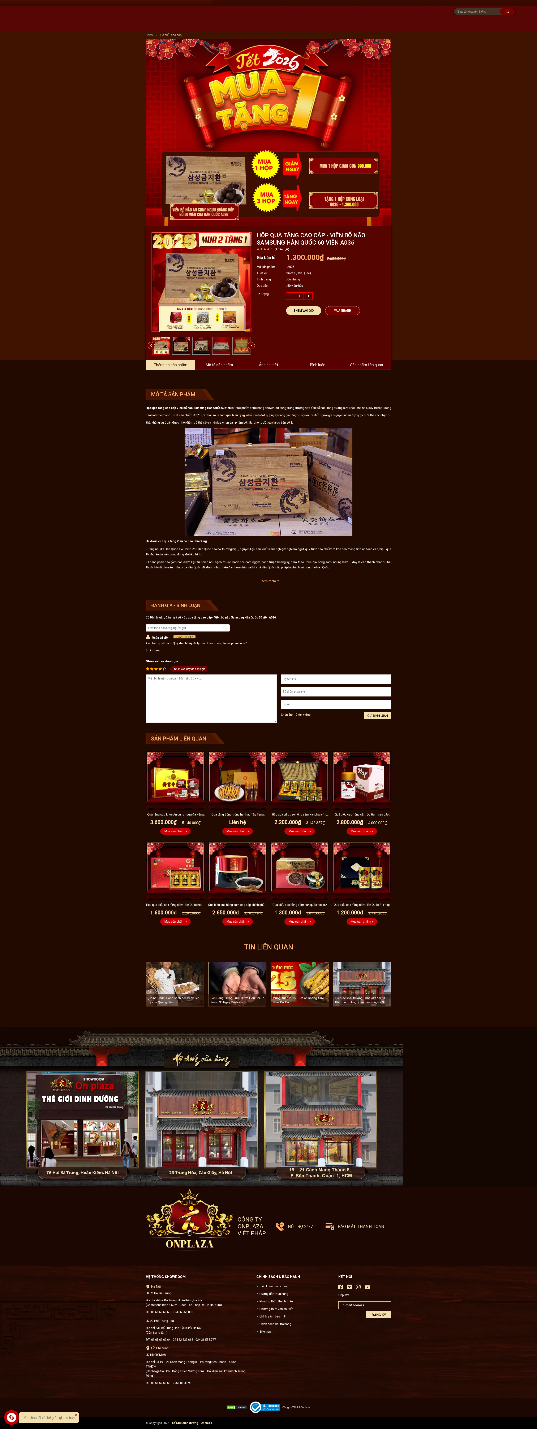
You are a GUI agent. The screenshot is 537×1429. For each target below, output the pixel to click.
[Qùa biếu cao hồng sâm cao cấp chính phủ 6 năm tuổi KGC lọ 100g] (237, 871)
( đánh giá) (282, 249)
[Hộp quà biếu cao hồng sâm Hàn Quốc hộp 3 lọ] (175, 871)
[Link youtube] (367, 1288)
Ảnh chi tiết (268, 365)
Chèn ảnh (287, 714)
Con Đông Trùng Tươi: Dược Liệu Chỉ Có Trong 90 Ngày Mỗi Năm (237, 1000)
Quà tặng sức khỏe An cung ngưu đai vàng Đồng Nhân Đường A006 (175, 815)
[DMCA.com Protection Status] (238, 1407)
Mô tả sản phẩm (219, 365)
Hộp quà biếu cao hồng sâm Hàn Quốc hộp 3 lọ (175, 905)
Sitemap (265, 1331)
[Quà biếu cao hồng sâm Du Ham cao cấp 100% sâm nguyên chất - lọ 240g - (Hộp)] (361, 780)
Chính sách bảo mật (272, 1316)
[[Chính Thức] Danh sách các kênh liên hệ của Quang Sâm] (175, 984)
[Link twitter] (349, 1288)
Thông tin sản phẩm (170, 365)
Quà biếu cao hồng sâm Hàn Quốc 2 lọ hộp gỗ (362, 905)
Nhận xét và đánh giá (162, 661)
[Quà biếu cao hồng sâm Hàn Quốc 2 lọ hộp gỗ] (361, 871)
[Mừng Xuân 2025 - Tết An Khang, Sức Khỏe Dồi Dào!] (300, 984)
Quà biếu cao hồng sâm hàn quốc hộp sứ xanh (299, 905)
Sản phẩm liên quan (366, 365)
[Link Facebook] (340, 1288)
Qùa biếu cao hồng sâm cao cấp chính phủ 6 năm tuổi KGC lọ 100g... (237, 905)
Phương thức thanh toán (276, 1301)
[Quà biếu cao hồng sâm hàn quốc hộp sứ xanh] (299, 871)
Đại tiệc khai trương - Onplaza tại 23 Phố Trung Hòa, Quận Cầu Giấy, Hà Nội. (361, 1000)
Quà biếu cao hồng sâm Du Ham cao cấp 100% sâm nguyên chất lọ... (362, 815)
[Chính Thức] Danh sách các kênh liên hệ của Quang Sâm (173, 1000)
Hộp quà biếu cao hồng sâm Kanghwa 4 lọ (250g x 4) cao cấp (299, 815)
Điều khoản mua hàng (273, 1286)
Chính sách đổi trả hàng (275, 1324)
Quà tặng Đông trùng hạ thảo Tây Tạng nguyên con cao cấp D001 (237, 815)
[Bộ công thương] (266, 1407)
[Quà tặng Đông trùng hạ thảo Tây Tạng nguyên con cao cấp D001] (237, 780)
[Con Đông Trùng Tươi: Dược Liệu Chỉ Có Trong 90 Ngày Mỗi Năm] (237, 984)
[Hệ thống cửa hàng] (268, 1107)
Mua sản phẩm (174, 831)
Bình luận (317, 365)
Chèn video (303, 714)
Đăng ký (378, 1315)
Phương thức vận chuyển (276, 1309)
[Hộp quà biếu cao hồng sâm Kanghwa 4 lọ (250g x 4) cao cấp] (299, 780)
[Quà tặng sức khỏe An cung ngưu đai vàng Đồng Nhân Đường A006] (175, 780)
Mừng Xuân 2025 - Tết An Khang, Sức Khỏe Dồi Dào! (298, 1000)
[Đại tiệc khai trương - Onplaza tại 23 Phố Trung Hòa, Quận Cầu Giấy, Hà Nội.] (362, 984)
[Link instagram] (358, 1288)
